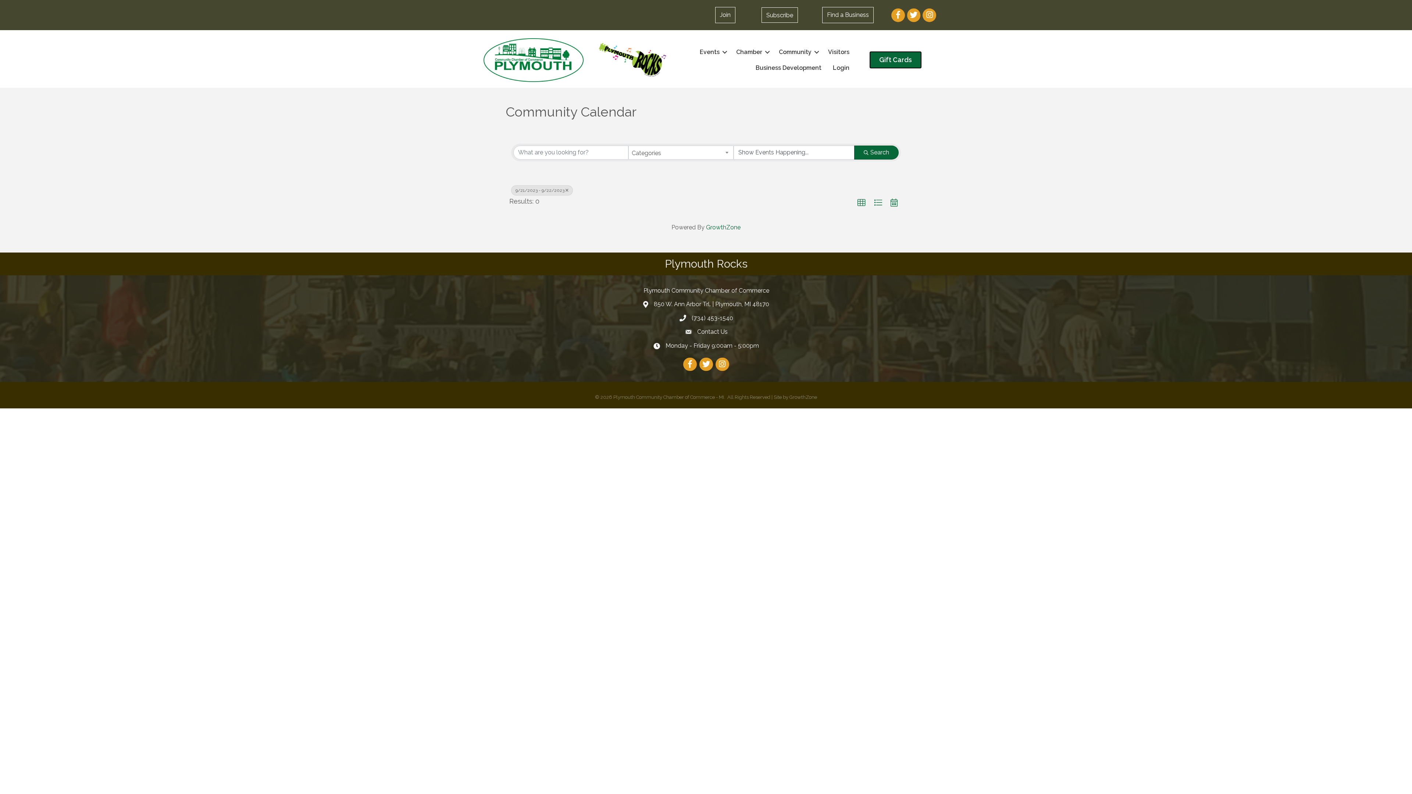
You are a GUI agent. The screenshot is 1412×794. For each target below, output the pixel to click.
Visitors (838, 52)
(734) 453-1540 (712, 318)
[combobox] (681, 153)
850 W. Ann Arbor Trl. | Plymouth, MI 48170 (711, 304)
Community (795, 52)
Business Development (788, 67)
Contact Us (712, 331)
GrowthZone (723, 227)
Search (879, 152)
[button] (780, 15)
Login (841, 67)
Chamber (749, 52)
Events (710, 52)
